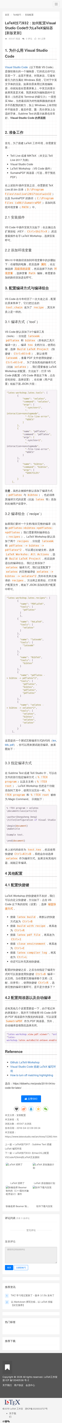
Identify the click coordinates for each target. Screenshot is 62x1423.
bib (7, 745)
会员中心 (30, 1385)
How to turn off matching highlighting (31, 1075)
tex (54, 740)
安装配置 (29, 14)
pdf (12, 745)
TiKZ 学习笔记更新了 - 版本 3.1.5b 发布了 (32, 1295)
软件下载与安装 (44, 1206)
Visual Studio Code (16, 67)
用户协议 (18, 1385)
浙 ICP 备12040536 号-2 (15, 1380)
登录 (9, 1267)
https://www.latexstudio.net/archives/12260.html (31, 1136)
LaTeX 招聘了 (17, 1183)
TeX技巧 (17, 14)
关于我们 (7, 1385)
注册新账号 (21, 1267)
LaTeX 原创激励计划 (44, 1183)
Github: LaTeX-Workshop (25, 1062)
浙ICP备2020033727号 (36, 1408)
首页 (7, 14)
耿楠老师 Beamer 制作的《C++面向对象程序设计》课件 (17, 1206)
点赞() (32, 1098)
